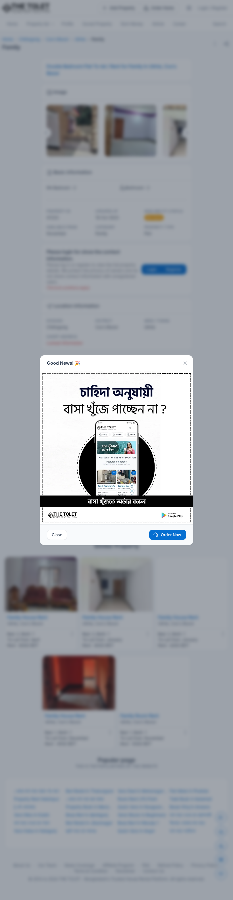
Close (57, 534)
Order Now (171, 534)
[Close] (185, 363)
